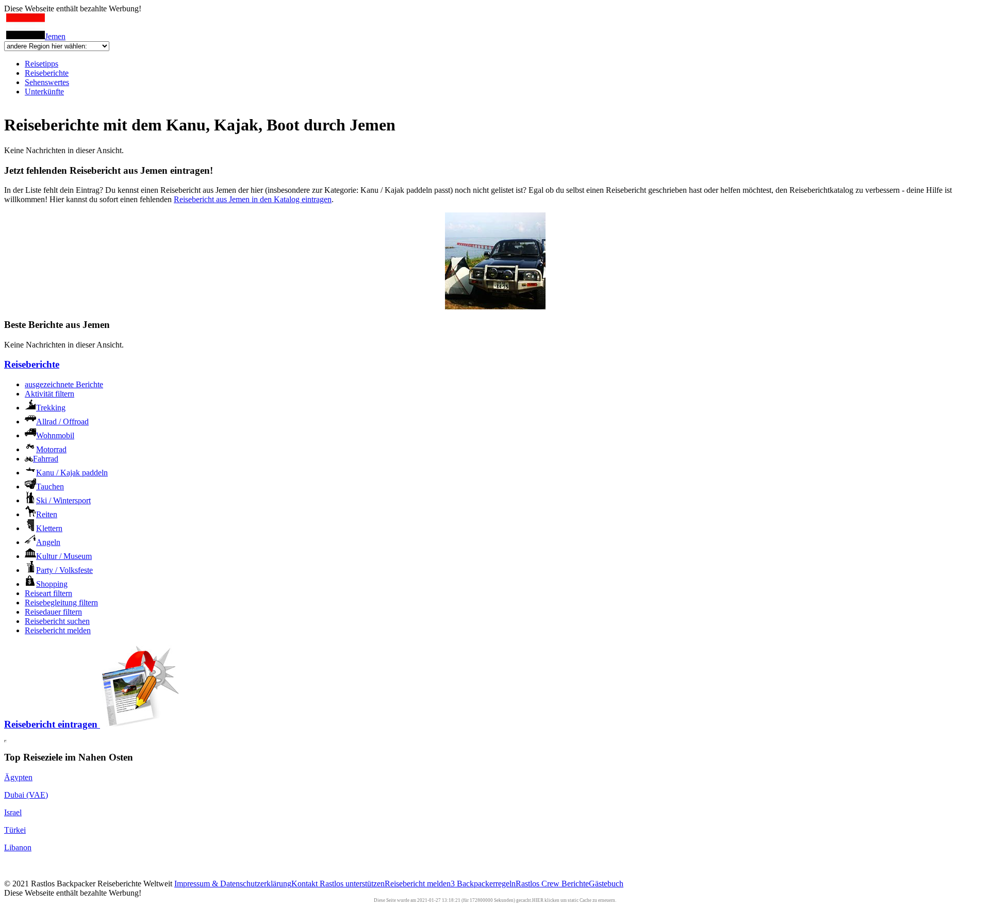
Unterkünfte (44, 91)
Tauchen (50, 486)
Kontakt (305, 883)
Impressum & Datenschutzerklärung (232, 883)
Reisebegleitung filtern (61, 602)
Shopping (52, 584)
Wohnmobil (55, 435)
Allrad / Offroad (62, 421)
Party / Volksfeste (64, 570)
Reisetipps (41, 63)
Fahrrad (45, 458)
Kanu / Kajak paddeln (72, 472)
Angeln (48, 542)
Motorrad (51, 449)
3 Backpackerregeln (483, 883)
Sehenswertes (47, 82)
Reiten (46, 514)
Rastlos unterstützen (352, 883)
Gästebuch (606, 883)
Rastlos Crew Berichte (552, 883)
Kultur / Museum (64, 556)
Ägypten (18, 777)
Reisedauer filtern (53, 611)
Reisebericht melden (58, 630)
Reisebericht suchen (57, 621)
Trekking (50, 407)
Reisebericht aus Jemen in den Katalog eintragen (253, 199)
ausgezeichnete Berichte (64, 384)
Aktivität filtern (49, 393)
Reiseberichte (47, 73)
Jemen (55, 36)
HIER (537, 900)
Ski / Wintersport (63, 500)
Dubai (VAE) (26, 794)
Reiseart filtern (48, 593)
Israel (13, 812)
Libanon (17, 847)
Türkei (15, 830)
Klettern (49, 528)
